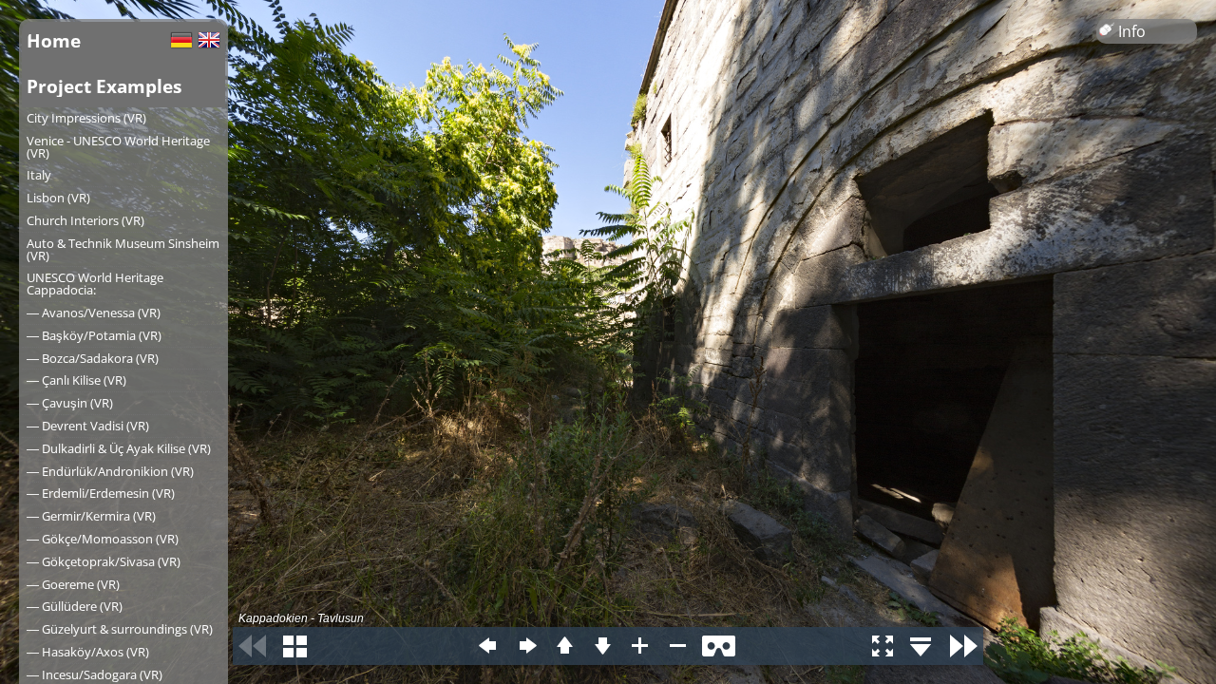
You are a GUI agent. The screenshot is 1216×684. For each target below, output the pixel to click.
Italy (39, 174)
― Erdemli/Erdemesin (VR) (101, 493)
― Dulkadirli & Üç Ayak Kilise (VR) (119, 448)
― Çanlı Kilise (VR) (76, 380)
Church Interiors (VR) (85, 220)
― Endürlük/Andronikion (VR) (110, 471)
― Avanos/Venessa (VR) (94, 312)
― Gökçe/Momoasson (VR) (103, 538)
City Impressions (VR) (86, 117)
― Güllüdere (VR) (75, 606)
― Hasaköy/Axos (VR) (88, 651)
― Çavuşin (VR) (70, 402)
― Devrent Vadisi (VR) (88, 425)
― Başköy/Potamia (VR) (94, 335)
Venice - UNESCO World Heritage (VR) (118, 147)
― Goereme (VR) (73, 584)
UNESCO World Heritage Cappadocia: (95, 283)
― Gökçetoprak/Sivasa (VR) (103, 561)
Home (54, 40)
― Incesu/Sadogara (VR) (94, 674)
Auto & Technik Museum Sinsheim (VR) (123, 249)
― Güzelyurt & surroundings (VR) (120, 628)
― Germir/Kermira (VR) (91, 515)
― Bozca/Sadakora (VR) (93, 358)
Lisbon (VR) (58, 197)
